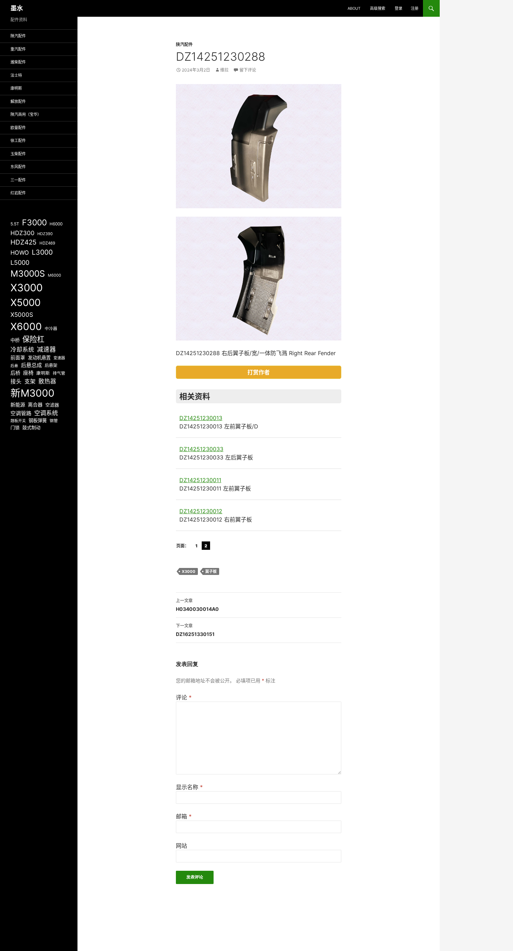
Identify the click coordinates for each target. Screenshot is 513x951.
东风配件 (18, 166)
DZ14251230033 (201, 448)
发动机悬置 (39, 357)
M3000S (27, 273)
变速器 (59, 357)
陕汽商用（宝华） (25, 114)
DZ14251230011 (200, 480)
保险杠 (33, 339)
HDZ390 (45, 233)
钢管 (54, 420)
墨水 (16, 8)
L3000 (42, 252)
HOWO (19, 252)
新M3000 (32, 393)
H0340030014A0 (197, 605)
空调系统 (46, 413)
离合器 (35, 404)
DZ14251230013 (200, 417)
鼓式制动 (31, 427)
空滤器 (52, 404)
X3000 (188, 571)
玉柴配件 (18, 153)
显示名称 (189, 787)
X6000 (26, 326)
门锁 (15, 427)
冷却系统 (22, 349)
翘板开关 (18, 420)
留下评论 (247, 70)
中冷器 (51, 328)
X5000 (25, 302)
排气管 (59, 373)
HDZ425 (23, 242)
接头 (16, 381)
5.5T (14, 223)
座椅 (28, 372)
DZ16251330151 (195, 630)
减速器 (46, 349)
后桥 (15, 373)
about (354, 8)
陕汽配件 (184, 44)
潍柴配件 (18, 62)
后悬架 (51, 365)
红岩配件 (18, 192)
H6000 (56, 224)
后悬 (14, 366)
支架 (30, 381)
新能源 (17, 404)
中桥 (15, 340)
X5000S (21, 314)
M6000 (54, 275)
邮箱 (184, 816)
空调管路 (20, 413)
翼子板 (211, 571)
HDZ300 (22, 233)
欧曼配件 (18, 127)
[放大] (332, 93)
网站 (181, 845)
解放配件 (18, 101)
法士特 (16, 75)
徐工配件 (18, 140)
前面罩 (17, 357)
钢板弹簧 (38, 420)
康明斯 (16, 88)
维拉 (224, 70)
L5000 (19, 262)
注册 (414, 8)
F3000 (34, 222)
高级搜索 (377, 8)
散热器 (47, 381)
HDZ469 (47, 243)
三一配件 (18, 180)
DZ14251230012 (200, 511)
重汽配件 (18, 49)
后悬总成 (31, 365)
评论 (184, 697)
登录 (398, 8)
